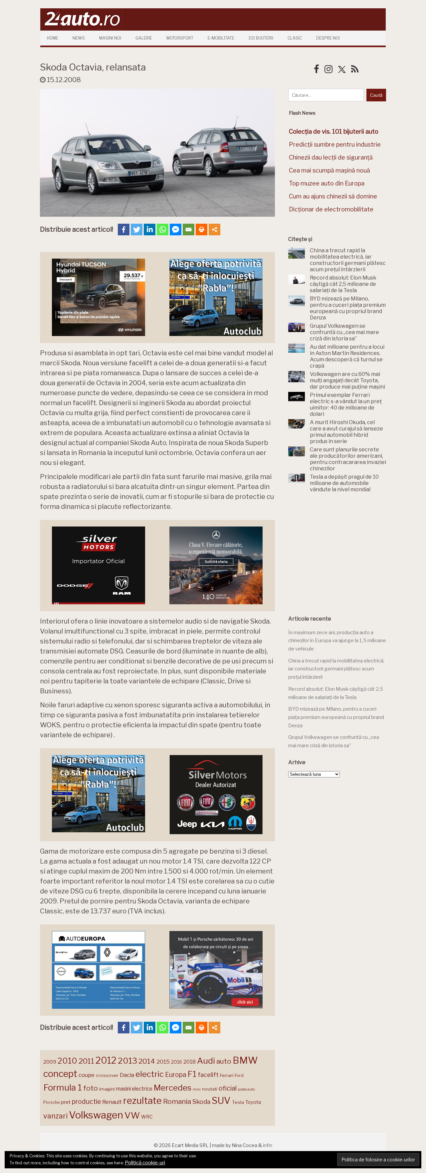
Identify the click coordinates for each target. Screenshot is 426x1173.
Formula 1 (62, 1087)
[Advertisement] (338, 554)
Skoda (201, 1102)
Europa (175, 1075)
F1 (192, 1074)
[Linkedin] (149, 229)
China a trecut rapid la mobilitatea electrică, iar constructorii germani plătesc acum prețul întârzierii (336, 669)
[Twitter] (136, 229)
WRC (147, 1116)
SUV (221, 1100)
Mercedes (172, 1088)
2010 (67, 1061)
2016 (176, 1062)
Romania (177, 1101)
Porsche (51, 1102)
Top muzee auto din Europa (326, 183)
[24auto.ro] (81, 28)
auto (223, 1061)
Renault (112, 1102)
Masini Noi (110, 38)
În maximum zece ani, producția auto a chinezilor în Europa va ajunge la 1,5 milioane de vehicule (337, 641)
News (79, 38)
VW (132, 1115)
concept (60, 1073)
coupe (87, 1075)
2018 (189, 1062)
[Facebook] (123, 229)
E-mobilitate (221, 38)
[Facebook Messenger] (175, 229)
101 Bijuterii (261, 38)
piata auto (246, 1089)
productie (86, 1102)
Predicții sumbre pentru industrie (335, 144)
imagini (107, 1089)
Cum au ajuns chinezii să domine (333, 196)
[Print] (201, 229)
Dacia (127, 1075)
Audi (206, 1061)
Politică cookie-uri (145, 1163)
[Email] (188, 229)
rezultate (142, 1100)
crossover (107, 1075)
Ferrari (226, 1075)
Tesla (238, 1102)
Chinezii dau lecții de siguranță (331, 157)
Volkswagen (96, 1115)
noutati (209, 1089)
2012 (106, 1060)
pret (66, 1102)
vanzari (55, 1116)
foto (90, 1088)
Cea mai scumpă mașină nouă (329, 170)
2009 (49, 1062)
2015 (163, 1061)
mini (197, 1089)
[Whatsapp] (162, 229)
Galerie (143, 38)
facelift (208, 1074)
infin (267, 1145)
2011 (86, 1061)
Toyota (253, 1102)
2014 (146, 1061)
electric (149, 1074)
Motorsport (179, 38)
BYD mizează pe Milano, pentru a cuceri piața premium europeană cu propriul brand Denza (336, 717)
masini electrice (134, 1089)
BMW (245, 1060)
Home (52, 38)
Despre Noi (328, 38)
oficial (228, 1088)
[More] (214, 229)
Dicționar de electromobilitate (331, 209)
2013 (127, 1061)
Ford (239, 1075)
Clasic (295, 38)
